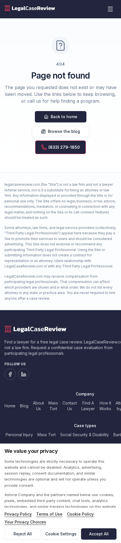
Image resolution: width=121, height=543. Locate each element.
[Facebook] (10, 374)
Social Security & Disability (84, 434)
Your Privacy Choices (25, 522)
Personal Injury (19, 434)
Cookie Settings (61, 533)
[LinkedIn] (23, 374)
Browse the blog (64, 131)
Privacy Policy (18, 514)
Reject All (23, 533)
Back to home (64, 116)
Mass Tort (46, 434)
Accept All (99, 533)
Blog (24, 405)
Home (10, 405)
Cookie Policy (80, 514)
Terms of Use (49, 514)
